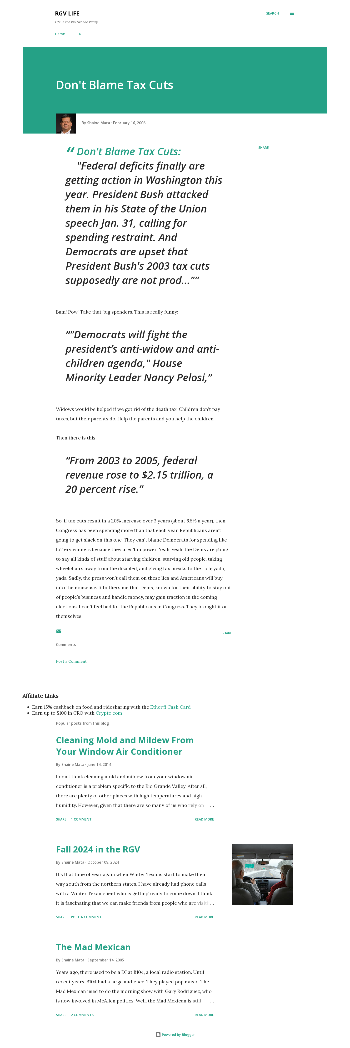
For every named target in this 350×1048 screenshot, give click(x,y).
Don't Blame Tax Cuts (114, 85)
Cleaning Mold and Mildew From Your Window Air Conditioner (125, 745)
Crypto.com (109, 713)
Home (60, 33)
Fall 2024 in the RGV (98, 849)
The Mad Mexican (93, 947)
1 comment (81, 819)
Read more (204, 819)
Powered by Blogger (178, 1034)
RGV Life (67, 13)
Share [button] (263, 147)
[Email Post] (59, 633)
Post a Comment (71, 661)
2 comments (82, 1014)
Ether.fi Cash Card (170, 707)
